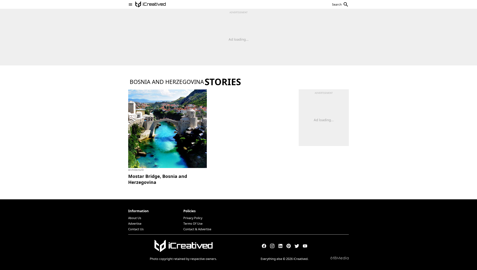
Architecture (136, 170)
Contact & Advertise (197, 229)
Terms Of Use (193, 224)
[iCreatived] (183, 246)
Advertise (134, 224)
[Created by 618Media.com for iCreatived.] (339, 257)
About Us (134, 218)
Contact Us (136, 229)
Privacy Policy (192, 218)
